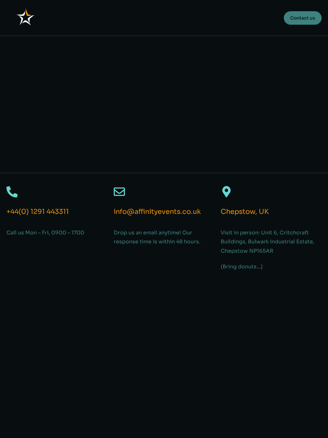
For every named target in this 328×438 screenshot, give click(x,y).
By (40, 78)
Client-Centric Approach (50, 65)
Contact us (302, 18)
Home (8, 78)
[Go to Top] (315, 425)
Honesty (17, 123)
